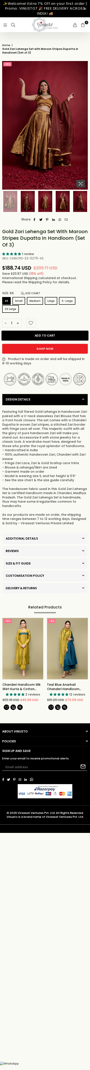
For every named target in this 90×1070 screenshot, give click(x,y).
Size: (21, 293)
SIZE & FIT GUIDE (18, 563)
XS (6, 301)
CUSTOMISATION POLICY (25, 575)
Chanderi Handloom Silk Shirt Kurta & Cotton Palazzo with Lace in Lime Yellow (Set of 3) (22, 687)
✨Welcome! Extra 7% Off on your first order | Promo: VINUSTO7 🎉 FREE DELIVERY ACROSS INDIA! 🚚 (45, 8)
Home (6, 45)
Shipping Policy (40, 282)
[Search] (13, 24)
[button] (12, 254)
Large (51, 301)
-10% (7, 64)
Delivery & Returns (21, 588)
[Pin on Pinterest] (47, 219)
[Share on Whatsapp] (60, 219)
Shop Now (44, 349)
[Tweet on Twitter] (41, 219)
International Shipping (20, 278)
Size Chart (32, 293)
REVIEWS (12, 551)
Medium (34, 301)
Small (18, 301)
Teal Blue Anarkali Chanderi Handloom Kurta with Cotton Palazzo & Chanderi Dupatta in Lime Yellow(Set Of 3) (63, 687)
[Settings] (75, 24)
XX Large (10, 309)
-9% (51, 621)
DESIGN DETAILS (18, 399)
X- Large (67, 301)
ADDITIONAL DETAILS (22, 538)
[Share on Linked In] (53, 219)
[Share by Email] (66, 219)
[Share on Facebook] (34, 219)
